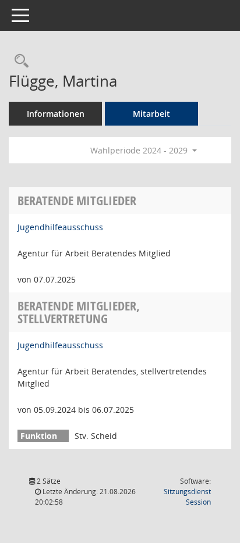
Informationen (55, 113)
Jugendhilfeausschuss (60, 227)
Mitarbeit (151, 113)
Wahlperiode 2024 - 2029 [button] (140, 150)
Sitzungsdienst (187, 497)
